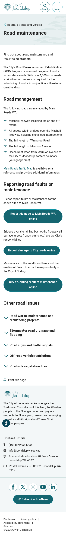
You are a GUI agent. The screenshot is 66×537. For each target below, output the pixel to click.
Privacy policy (28, 519)
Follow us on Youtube (43, 487)
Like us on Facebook (13, 487)
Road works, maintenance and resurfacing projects (30, 318)
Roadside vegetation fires (26, 367)
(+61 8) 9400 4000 (20, 444)
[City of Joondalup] (17, 394)
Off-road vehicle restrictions (29, 356)
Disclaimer (9, 519)
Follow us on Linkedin (53, 487)
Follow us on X (23, 487)
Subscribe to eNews (35, 499)
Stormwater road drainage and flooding (30, 333)
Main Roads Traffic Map (18, 168)
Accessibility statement (17, 522)
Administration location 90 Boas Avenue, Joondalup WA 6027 (33, 458)
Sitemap (8, 526)
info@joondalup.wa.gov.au (24, 450)
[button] (15, 380)
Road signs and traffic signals (29, 346)
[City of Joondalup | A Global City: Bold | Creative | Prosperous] (17, 7)
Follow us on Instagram (33, 487)
